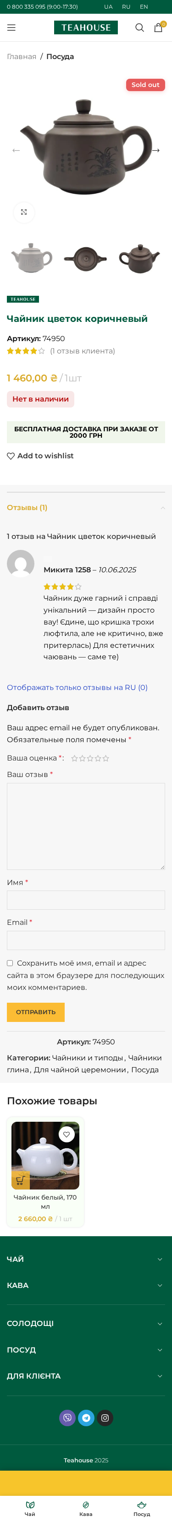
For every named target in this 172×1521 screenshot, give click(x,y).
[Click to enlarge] (24, 212)
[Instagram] (105, 1418)
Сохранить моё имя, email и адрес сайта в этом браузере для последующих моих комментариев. (85, 975)
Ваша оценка (34, 758)
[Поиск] (140, 27)
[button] (16, 150)
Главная (22, 56)
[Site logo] (86, 26)
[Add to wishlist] (67, 1134)
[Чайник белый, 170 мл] (45, 1156)
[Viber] (67, 1418)
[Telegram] (86, 1418)
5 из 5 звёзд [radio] (106, 758)
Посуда (60, 56)
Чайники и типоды (87, 1058)
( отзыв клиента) (82, 351)
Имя (17, 882)
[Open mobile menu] (11, 27)
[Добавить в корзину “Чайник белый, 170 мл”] (20, 1180)
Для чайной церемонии (80, 1069)
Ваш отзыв (30, 774)
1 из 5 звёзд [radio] (74, 758)
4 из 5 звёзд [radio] (98, 758)
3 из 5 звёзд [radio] (90, 758)
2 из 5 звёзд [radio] (82, 758)
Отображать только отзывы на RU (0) (77, 687)
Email (19, 922)
